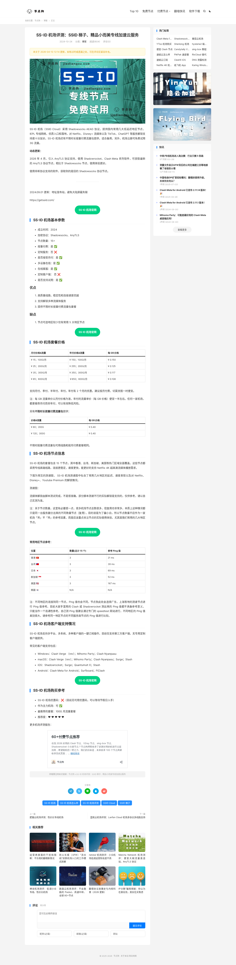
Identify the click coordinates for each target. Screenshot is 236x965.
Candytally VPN (182, 49)
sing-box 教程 (199, 49)
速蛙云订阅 (162, 59)
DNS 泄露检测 (199, 59)
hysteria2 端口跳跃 (200, 44)
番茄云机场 (197, 38)
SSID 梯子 (125, 803)
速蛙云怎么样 (163, 54)
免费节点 (147, 11)
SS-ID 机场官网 (87, 209)
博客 (46, 20)
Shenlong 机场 (181, 44)
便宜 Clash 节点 (165, 49)
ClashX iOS (180, 59)
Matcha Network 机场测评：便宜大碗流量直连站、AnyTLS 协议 (131, 858)
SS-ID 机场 (50, 803)
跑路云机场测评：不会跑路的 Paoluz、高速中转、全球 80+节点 (72, 892)
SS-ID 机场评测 (91, 803)
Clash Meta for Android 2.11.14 (165, 38)
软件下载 (194, 11)
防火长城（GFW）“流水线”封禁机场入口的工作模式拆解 (72, 858)
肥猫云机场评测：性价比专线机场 (46, 817)
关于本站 (124, 956)
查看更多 (182, 229)
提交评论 (137, 925)
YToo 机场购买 (164, 44)
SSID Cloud (109, 803)
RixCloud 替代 (199, 54)
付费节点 (162, 11)
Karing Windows (200, 65)
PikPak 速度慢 (181, 54)
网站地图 (133, 956)
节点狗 (36, 11)
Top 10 (134, 11)
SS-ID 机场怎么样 (69, 803)
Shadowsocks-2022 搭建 (182, 38)
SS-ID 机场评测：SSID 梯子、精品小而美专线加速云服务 (87, 35)
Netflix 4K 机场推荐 (165, 65)
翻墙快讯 (179, 11)
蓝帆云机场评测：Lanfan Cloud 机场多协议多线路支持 (117, 817)
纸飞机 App (180, 65)
